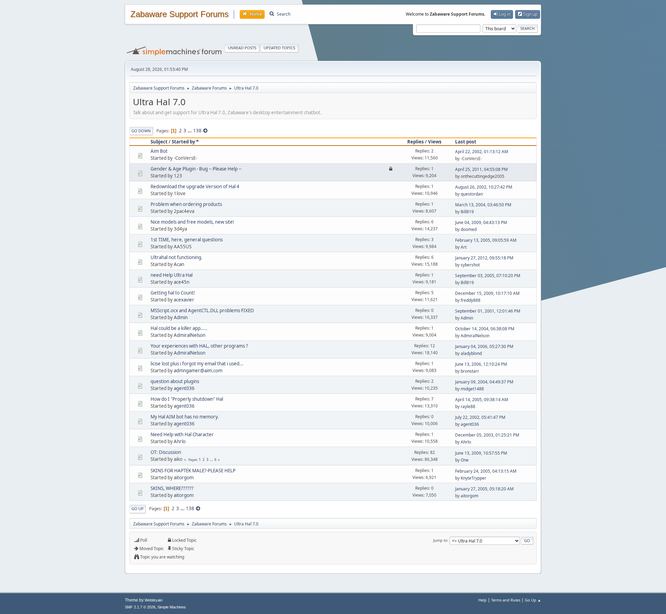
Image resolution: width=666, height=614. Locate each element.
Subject (159, 142)
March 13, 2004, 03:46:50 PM (483, 205)
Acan (179, 264)
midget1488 (472, 389)
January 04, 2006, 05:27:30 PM (484, 346)
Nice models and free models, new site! (192, 222)
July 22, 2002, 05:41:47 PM (480, 417)
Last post (465, 142)
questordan (472, 194)
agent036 (184, 388)
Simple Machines (171, 607)
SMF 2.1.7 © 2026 (140, 607)
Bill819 (467, 212)
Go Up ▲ (533, 600)
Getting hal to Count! (173, 293)
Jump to (440, 540)
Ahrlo (180, 441)
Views (435, 142)
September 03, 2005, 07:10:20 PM (487, 276)
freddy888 (470, 300)
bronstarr (470, 371)
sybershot (470, 265)
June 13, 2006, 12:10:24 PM (481, 364)
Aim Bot (159, 151)
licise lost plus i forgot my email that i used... (197, 363)
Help (482, 600)
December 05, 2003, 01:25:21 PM (487, 435)
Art (464, 247)
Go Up (137, 508)
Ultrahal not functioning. (177, 257)
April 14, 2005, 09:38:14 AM (481, 400)
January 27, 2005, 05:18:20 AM (484, 489)
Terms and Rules (505, 600)
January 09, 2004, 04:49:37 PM (484, 382)
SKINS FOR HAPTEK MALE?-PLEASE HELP (193, 470)
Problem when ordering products (186, 204)
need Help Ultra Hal (172, 275)
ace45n (181, 282)
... (190, 130)
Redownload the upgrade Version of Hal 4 (195, 186)
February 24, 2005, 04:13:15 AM (485, 471)
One (465, 460)
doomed (469, 229)
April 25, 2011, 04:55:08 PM (481, 169)
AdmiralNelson (189, 335)
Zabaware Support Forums (179, 14)
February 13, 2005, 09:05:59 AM (485, 240)
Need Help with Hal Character (182, 434)
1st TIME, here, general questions (187, 240)
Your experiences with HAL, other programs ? (199, 346)
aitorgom (184, 477)
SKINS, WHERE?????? (172, 488)
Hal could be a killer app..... (179, 328)
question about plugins (175, 381)
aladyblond (471, 353)
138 (197, 130)
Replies (415, 142)
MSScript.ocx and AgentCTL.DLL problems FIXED (202, 310)
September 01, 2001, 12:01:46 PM (487, 311)
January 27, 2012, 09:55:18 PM (484, 258)
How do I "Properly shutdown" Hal (187, 399)
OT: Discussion (166, 452)
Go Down (141, 130)
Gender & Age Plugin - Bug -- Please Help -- (196, 169)
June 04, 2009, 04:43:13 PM (481, 222)
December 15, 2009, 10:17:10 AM (487, 293)
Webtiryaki (153, 600)
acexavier (184, 300)
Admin (181, 317)
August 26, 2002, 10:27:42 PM (483, 187)
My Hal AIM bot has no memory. (185, 417)
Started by (183, 142)
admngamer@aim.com (198, 370)
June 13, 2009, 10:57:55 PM (481, 453)
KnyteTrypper (473, 478)
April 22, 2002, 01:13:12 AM (481, 152)
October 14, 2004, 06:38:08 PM (484, 329)
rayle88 (468, 406)
